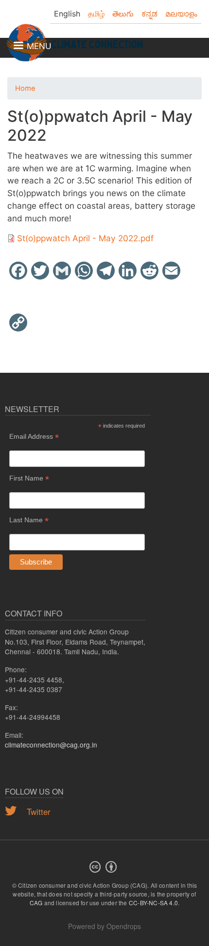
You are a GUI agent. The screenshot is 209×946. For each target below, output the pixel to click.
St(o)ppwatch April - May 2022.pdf (85, 238)
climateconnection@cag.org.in (51, 744)
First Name (29, 478)
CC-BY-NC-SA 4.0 (153, 902)
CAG (36, 902)
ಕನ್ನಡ (149, 13)
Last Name (29, 520)
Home (25, 88)
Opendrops (123, 926)
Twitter (37, 811)
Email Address (34, 436)
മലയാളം (181, 13)
